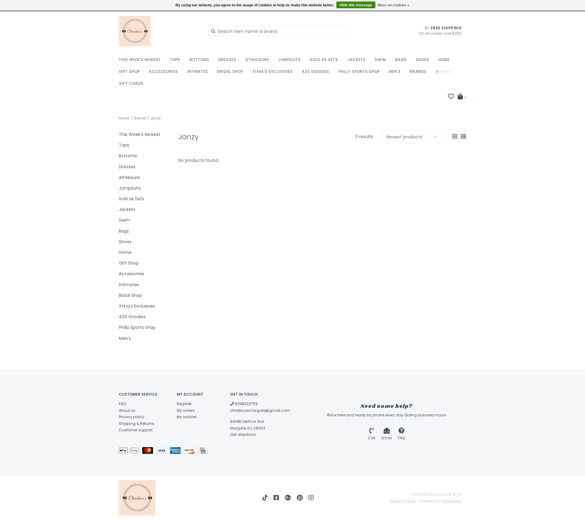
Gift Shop (129, 71)
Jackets (356, 59)
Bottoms (199, 59)
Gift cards (131, 83)
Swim (380, 59)
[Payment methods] (130, 451)
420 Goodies (315, 71)
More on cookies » (394, 5)
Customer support (136, 430)
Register (184, 403)
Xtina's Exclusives (272, 71)
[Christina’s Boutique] (159, 31)
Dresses (227, 59)
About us (127, 410)
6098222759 (246, 403)
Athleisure (257, 59)
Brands (418, 71)
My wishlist (187, 416)
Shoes (422, 59)
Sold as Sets (324, 59)
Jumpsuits (289, 59)
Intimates (197, 71)
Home (444, 59)
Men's (395, 71)
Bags (401, 59)
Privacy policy (131, 416)
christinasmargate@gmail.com (260, 410)
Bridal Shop (230, 71)
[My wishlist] (451, 97)
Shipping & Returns (136, 423)
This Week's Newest (140, 59)
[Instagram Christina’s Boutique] (311, 498)
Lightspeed (451, 501)
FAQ (122, 403)
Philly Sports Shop (359, 71)
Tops (175, 59)
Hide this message (356, 5)
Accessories (163, 71)
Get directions (243, 434)
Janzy (156, 118)
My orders (186, 410)
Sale (445, 71)
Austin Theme (402, 501)
